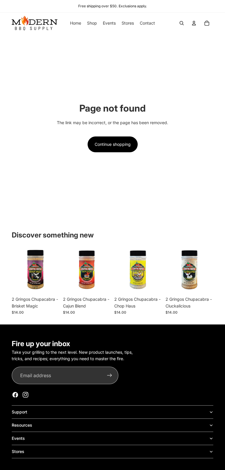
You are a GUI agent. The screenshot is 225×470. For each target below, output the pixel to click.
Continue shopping (113, 144)
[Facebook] (15, 394)
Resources (22, 425)
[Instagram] (25, 394)
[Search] (181, 23)
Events (18, 438)
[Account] (194, 23)
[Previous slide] (172, 270)
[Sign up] (109, 375)
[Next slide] (206, 270)
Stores (18, 451)
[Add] (50, 284)
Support (19, 411)
